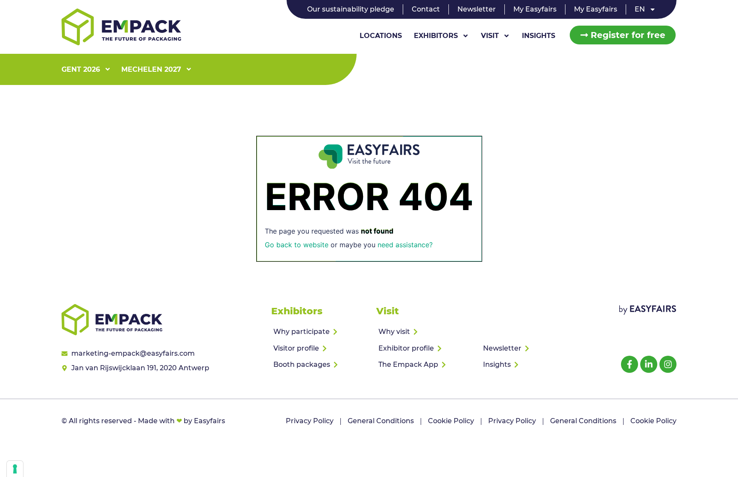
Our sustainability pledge (350, 9)
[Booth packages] (320, 365)
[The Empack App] (425, 365)
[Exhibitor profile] (425, 348)
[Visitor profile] (320, 348)
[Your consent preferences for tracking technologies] (15, 469)
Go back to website (296, 244)
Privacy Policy (310, 421)
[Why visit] (425, 332)
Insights (538, 36)
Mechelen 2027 (151, 69)
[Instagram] (667, 364)
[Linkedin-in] (648, 364)
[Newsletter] (530, 348)
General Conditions (381, 421)
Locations (381, 36)
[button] (622, 35)
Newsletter (476, 9)
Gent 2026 (81, 69)
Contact (426, 9)
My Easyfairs (534, 9)
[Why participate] (320, 332)
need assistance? (405, 244)
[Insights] (530, 365)
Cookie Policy (451, 421)
